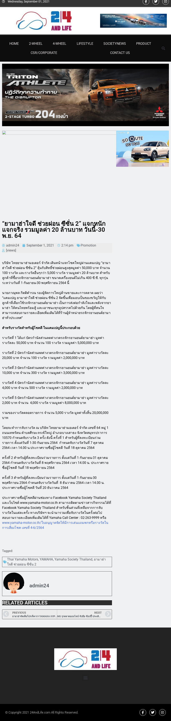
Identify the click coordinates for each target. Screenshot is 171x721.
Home (14, 44)
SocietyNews (114, 44)
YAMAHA (46, 559)
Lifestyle (85, 44)
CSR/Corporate (44, 53)
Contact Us (120, 53)
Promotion (88, 245)
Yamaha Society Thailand (73, 559)
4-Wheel (59, 44)
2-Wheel (36, 44)
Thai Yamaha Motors (22, 559)
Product (143, 44)
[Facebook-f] (143, 712)
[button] (163, 48)
